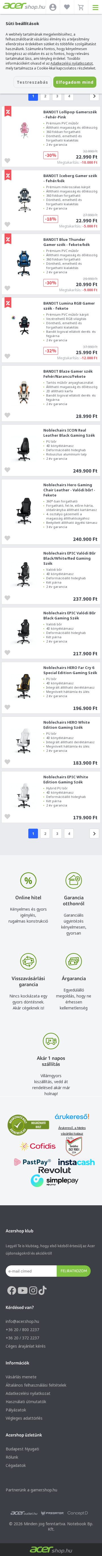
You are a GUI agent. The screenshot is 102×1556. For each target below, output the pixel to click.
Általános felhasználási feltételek (36, 1385)
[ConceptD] (77, 1513)
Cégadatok (16, 1465)
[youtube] (23, 1290)
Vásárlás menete (21, 1377)
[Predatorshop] (52, 1513)
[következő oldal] (94, 96)
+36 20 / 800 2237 (22, 1329)
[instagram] (33, 1290)
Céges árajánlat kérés (26, 1346)
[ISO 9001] (70, 1147)
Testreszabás (32, 82)
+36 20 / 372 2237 (22, 1338)
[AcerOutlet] (23, 1513)
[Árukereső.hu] (72, 1119)
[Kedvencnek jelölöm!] (9, 160)
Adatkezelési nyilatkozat (28, 1393)
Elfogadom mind (75, 82)
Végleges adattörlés (24, 1418)
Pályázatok (16, 1410)
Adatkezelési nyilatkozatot (71, 63)
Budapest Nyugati (22, 1449)
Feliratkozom (74, 1270)
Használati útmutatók (26, 1401)
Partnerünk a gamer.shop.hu (31, 1490)
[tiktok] (42, 1290)
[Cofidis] (37, 1147)
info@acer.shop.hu (22, 1321)
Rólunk (12, 1457)
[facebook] (11, 1290)
